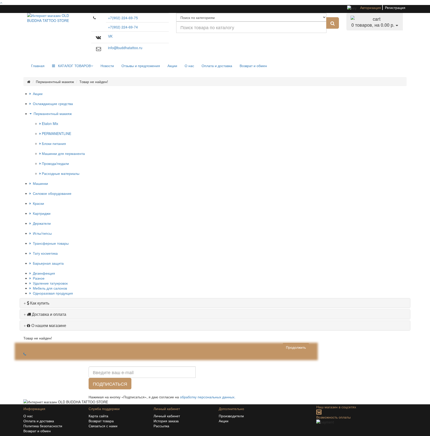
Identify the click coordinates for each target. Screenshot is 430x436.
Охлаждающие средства (52, 103)
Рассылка (161, 425)
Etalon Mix (49, 123)
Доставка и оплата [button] (48, 314)
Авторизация (370, 7)
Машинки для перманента (63, 153)
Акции (172, 65)
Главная (38, 65)
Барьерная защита (47, 263)
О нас (189, 65)
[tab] (215, 303)
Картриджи (41, 213)
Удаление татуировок (49, 283)
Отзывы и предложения (140, 65)
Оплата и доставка (217, 65)
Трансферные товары (50, 243)
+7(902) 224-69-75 (123, 17)
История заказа (166, 420)
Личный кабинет (167, 415)
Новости (107, 65)
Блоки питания (53, 143)
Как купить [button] (39, 303)
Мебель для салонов (49, 288)
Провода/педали (55, 163)
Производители (231, 415)
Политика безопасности (42, 425)
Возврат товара (101, 420)
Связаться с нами (103, 425)
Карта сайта (98, 415)
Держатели (41, 223)
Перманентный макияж (52, 113)
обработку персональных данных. (207, 396)
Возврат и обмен (253, 65)
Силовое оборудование (51, 193)
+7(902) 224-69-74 (123, 26)
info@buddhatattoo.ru (125, 47)
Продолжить (296, 347)
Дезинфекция (43, 273)
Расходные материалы (60, 173)
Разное (38, 278)
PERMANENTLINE (56, 133)
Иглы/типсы (41, 233)
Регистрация (395, 7)
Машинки (39, 183)
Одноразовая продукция (52, 293)
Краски (37, 203)
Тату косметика (44, 253)
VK (110, 36)
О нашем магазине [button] (48, 325)
